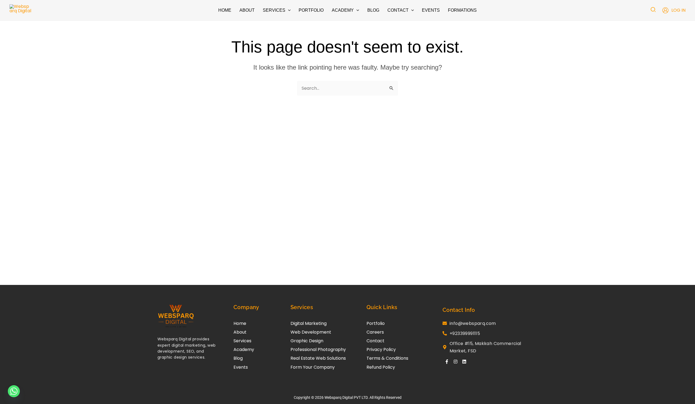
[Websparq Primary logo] (176, 316)
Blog (238, 358)
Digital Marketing (308, 323)
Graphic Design (306, 341)
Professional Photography (318, 349)
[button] (288, 10)
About (240, 332)
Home (239, 323)
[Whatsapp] (14, 391)
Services (242, 341)
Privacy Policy (381, 349)
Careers (375, 332)
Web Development (310, 332)
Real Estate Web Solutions (318, 358)
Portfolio (376, 323)
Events (240, 367)
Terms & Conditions (387, 358)
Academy (243, 349)
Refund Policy (381, 367)
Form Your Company (312, 367)
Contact (375, 341)
